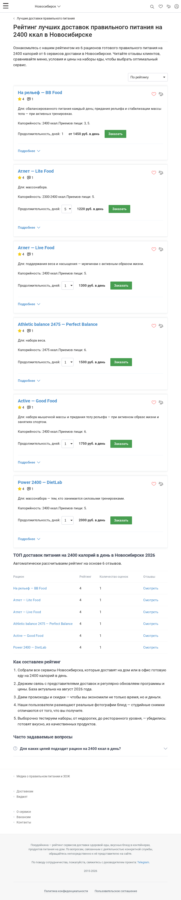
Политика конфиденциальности (66, 891)
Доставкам (25, 791)
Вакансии (24, 817)
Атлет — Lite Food (36, 171)
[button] (5, 5)
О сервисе (24, 811)
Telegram (143, 862)
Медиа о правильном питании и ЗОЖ (43, 776)
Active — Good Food (37, 401)
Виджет (22, 796)
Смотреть (150, 588)
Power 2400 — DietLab (40, 482)
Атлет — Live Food (36, 247)
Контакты (24, 822)
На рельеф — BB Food (40, 92)
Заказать (115, 134)
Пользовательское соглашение (116, 891)
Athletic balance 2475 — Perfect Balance (58, 324)
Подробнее (26, 151)
